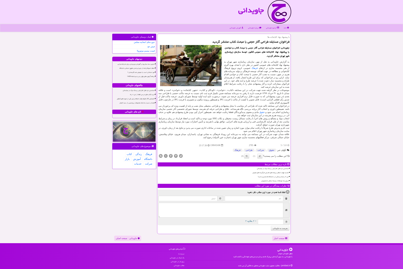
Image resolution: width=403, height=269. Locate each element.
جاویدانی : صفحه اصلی (127, 238)
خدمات (138, 163)
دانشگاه (148, 159)
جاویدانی (251, 10)
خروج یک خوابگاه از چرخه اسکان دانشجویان (275, 180)
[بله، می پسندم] (259, 156)
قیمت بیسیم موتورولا (146, 51)
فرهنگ (255, 68)
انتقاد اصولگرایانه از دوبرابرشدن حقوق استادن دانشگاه (137, 68)
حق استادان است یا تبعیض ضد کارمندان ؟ (141, 72)
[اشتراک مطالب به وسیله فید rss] (161, 156)
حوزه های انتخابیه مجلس (144, 42)
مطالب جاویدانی (179, 265)
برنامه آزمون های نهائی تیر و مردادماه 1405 (141, 76)
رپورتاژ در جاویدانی (177, 261)
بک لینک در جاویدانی (177, 257)
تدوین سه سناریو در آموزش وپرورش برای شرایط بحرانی (136, 64)
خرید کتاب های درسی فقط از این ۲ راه (142, 94)
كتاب (129, 154)
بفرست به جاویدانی (280, 228)
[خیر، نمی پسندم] (246, 156)
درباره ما (181, 253)
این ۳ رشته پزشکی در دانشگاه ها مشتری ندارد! (273, 176)
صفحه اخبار (279, 238)
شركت (261, 150)
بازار (127, 159)
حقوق (262, 112)
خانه (285, 27)
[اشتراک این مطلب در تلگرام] (181, 156)
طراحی (249, 150)
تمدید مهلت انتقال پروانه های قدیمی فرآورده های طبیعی (271, 172)
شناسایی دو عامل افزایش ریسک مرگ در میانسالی (273, 168)
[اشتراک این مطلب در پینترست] (176, 156)
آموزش (137, 159)
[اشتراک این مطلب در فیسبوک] (171, 156)
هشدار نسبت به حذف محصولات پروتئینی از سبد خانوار (137, 102)
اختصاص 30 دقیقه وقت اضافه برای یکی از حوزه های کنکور (136, 98)
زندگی (138, 154)
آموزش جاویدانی (236, 27)
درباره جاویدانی (253, 27)
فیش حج (151, 46)
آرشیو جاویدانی (271, 27)
